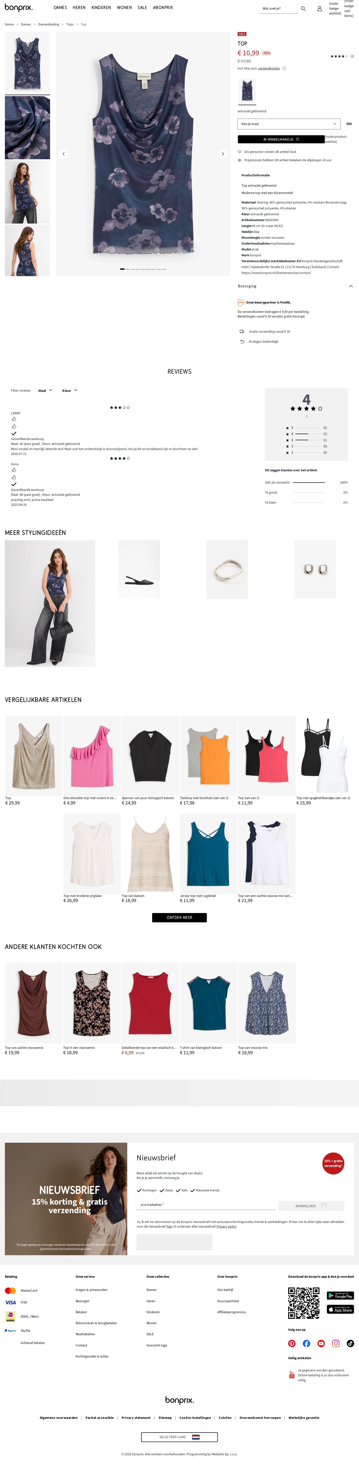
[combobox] (278, 8)
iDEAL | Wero (30, 1316)
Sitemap (165, 1418)
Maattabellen (85, 1334)
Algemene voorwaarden (59, 1418)
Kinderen (153, 1312)
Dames (152, 1289)
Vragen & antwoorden (91, 1289)
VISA (24, 1302)
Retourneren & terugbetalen (96, 1323)
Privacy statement (136, 1418)
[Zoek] (303, 8)
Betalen (81, 1312)
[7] (153, 269)
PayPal (25, 1330)
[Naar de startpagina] (29, 7)
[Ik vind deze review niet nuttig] (14, 427)
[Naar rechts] (223, 154)
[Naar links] (63, 154)
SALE (150, 1334)
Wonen (152, 1323)
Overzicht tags (157, 1345)
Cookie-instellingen (195, 1418)
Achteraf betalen (33, 1343)
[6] (148, 269)
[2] (127, 269)
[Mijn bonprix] (320, 8)
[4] (138, 269)
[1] (122, 269)
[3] (133, 269)
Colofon (225, 1418)
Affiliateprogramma (231, 1312)
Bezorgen (82, 1301)
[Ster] (111, 408)
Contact (81, 1345)
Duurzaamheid (228, 1301)
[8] (159, 269)
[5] (143, 269)
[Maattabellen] (349, 124)
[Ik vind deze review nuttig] (14, 419)
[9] (164, 269)
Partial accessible (99, 1418)
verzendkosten (269, 68)
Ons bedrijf (225, 1289)
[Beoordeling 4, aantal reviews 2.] (339, 56)
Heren (151, 1301)
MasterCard (29, 1290)
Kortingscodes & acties (92, 1356)
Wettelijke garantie (304, 1418)
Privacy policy (227, 1226)
